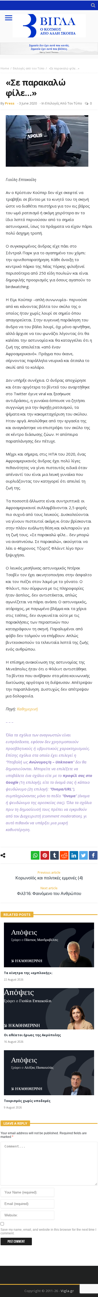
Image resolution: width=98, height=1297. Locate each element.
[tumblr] (54, 855)
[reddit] (64, 855)
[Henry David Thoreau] (49, 49)
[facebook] (93, 855)
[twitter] (83, 855)
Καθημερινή (27, 708)
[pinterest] (45, 855)
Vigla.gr (67, 1290)
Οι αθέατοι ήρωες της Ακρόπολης (32, 1035)
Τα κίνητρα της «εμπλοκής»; (28, 973)
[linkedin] (74, 855)
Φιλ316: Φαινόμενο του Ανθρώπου (49, 891)
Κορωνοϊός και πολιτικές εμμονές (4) (49, 875)
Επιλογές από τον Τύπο (28, 68)
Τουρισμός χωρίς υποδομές (27, 1101)
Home (5, 68)
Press (9, 103)
